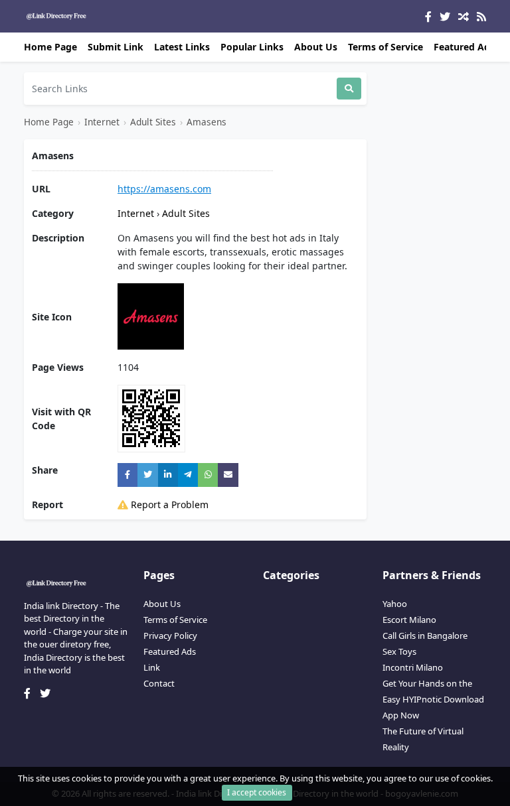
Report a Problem (168, 504)
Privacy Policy (170, 635)
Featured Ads (464, 46)
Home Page (50, 46)
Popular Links (252, 46)
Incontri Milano (412, 667)
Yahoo (394, 604)
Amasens (206, 121)
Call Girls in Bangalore (425, 635)
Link (151, 667)
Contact (159, 683)
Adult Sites (153, 121)
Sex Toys (399, 651)
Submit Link (115, 46)
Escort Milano (409, 620)
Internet (102, 121)
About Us (315, 46)
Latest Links (182, 46)
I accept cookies (256, 792)
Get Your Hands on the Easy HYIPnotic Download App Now (433, 699)
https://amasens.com (164, 188)
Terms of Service (385, 46)
